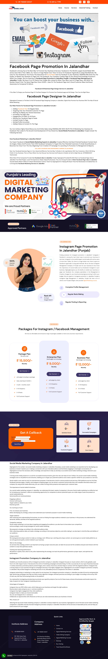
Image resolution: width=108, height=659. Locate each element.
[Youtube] (88, 2)
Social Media (51, 75)
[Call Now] (4, 655)
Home (60, 8)
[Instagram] (84, 2)
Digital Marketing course (90, 280)
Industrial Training (84, 8)
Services (74, 8)
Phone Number (16, 441)
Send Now (17, 444)
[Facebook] (80, 2)
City (13, 439)
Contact (95, 8)
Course (66, 8)
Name (13, 437)
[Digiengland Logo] (19, 8)
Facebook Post (23, 109)
